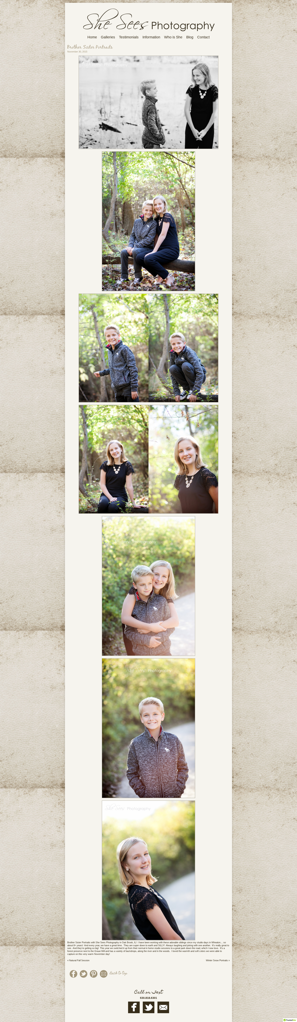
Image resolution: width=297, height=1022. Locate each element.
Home (92, 37)
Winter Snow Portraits (218, 960)
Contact (203, 37)
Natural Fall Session (78, 960)
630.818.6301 (148, 997)
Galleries (108, 37)
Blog (189, 37)
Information (151, 37)
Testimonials (129, 37)
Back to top (118, 973)
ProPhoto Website (161, 1019)
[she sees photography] (148, 33)
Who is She (173, 37)
